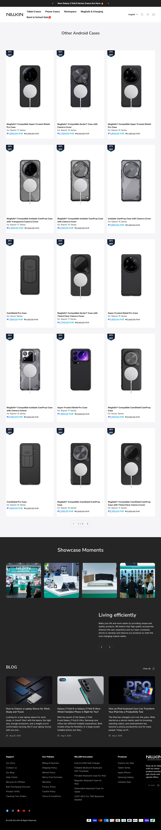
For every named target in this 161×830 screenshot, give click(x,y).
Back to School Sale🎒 (39, 17)
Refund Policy (48, 772)
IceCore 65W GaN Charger (87, 763)
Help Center (11, 777)
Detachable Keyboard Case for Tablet (89, 790)
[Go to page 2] (87, 524)
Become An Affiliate (15, 782)
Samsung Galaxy (126, 777)
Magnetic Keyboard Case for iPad (88, 782)
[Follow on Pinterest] (18, 811)
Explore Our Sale (126, 763)
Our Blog (10, 772)
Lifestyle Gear (124, 782)
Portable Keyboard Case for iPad (90, 775)
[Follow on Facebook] (7, 811)
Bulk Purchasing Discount (18, 786)
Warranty (46, 782)
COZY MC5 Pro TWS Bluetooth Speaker (89, 798)
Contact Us (11, 767)
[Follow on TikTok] (29, 811)
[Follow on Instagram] (13, 811)
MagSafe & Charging (92, 11)
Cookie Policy (48, 791)
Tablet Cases (34, 11)
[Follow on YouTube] (24, 811)
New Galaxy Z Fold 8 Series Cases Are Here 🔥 (81, 3)
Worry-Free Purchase (52, 777)
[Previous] (52, 3)
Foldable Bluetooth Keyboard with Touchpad (88, 769)
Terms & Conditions (51, 796)
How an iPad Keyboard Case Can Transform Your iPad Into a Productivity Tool (131, 710)
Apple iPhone (124, 772)
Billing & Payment (50, 763)
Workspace (70, 11)
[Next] (108, 3)
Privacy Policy (49, 786)
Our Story (10, 763)
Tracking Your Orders (16, 796)
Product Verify (13, 791)
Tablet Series (124, 767)
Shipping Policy (49, 767)
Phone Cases (52, 11)
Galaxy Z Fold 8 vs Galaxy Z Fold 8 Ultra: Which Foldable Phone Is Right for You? (79, 710)
